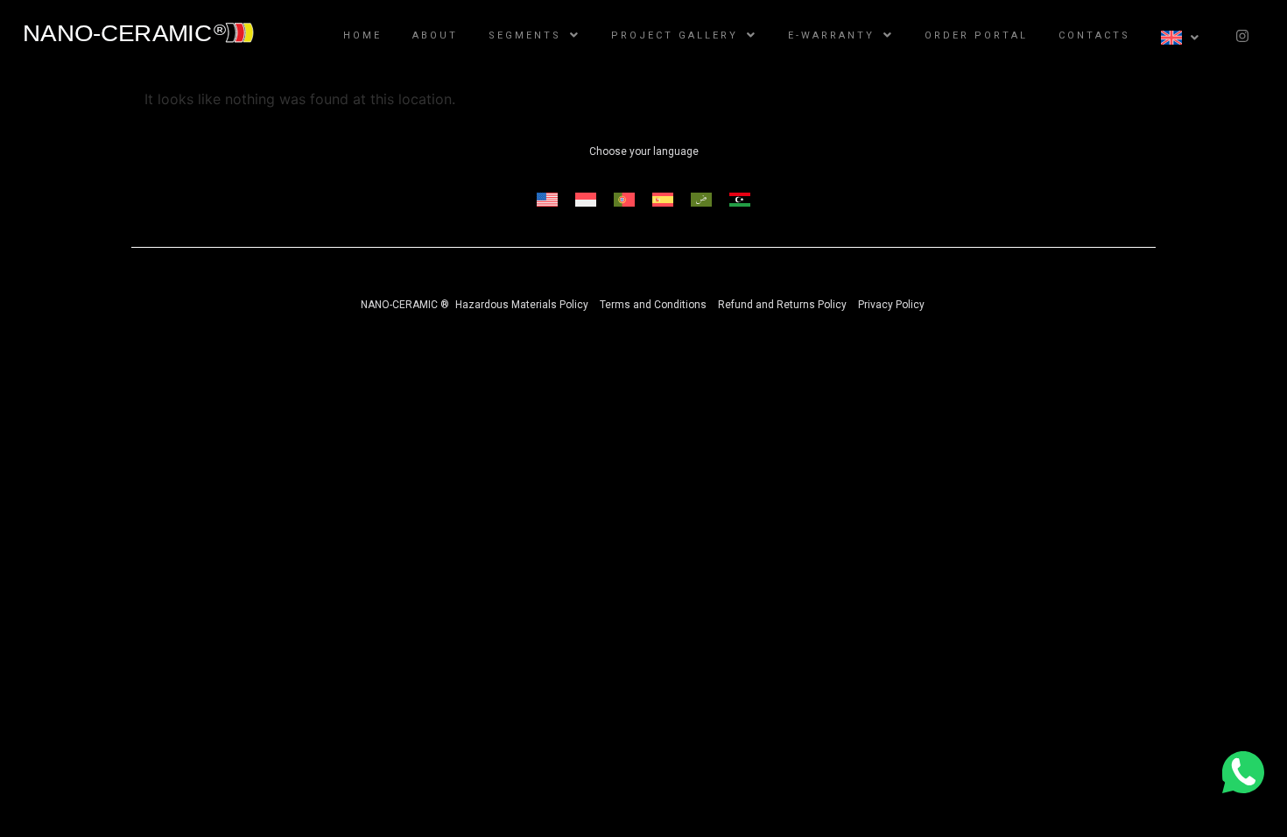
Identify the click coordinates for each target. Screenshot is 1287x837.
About (435, 35)
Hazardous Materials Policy (521, 305)
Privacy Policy (891, 305)
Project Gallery (674, 35)
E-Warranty (831, 35)
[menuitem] (547, 200)
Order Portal (976, 35)
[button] (534, 35)
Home (362, 35)
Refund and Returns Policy (782, 305)
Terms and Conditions (653, 305)
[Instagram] (1242, 36)
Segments (525, 35)
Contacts (1094, 35)
